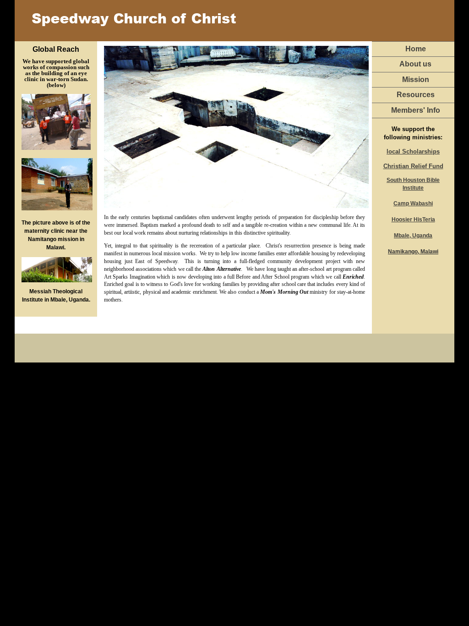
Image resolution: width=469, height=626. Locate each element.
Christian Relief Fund (413, 166)
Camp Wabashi (413, 203)
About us (415, 64)
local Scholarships (413, 151)
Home (415, 49)
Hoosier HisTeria (413, 219)
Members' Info (415, 110)
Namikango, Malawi (413, 251)
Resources (416, 95)
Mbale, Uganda (413, 235)
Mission (415, 79)
